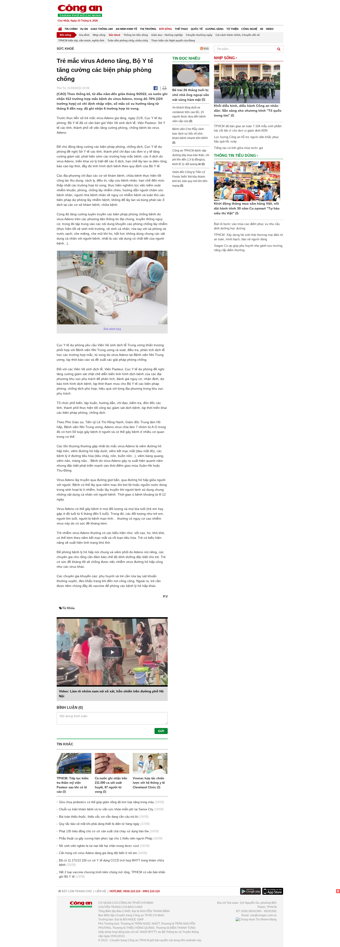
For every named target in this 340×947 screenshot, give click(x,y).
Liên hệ (100, 891)
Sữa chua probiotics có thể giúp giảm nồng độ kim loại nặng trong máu (106, 802)
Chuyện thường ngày (199, 35)
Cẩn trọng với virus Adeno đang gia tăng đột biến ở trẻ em (98, 853)
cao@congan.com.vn (263, 915)
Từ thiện (232, 29)
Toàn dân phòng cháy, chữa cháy (128, 40)
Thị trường (148, 29)
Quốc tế (197, 29)
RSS (206, 48)
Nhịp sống (99, 35)
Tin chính (71, 29)
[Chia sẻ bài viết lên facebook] (156, 88)
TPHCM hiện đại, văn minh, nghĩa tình (81, 40)
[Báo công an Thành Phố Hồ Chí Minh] (80, 10)
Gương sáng (214, 29)
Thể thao (181, 29)
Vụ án (84, 29)
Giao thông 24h (102, 29)
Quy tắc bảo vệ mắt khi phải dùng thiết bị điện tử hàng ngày (99, 824)
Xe (261, 29)
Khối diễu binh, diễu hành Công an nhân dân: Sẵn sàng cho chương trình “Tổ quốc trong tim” (247, 110)
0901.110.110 (151, 891)
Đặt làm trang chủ (76, 891)
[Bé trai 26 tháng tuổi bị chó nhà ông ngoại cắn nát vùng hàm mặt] (190, 75)
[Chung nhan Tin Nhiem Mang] (256, 919)
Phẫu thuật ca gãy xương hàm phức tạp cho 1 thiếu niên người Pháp (105, 838)
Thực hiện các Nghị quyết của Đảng (173, 40)
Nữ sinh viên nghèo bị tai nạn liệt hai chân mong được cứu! (99, 846)
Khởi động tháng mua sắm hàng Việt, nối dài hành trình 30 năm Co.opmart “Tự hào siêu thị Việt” (247, 208)
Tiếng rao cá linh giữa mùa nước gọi (238, 148)
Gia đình (84, 35)
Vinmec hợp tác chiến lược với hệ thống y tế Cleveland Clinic (149, 783)
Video (270, 29)
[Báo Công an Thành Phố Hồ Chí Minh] (60, 28)
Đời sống (165, 29)
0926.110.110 (131, 891)
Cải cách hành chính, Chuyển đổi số (238, 35)
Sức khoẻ (114, 35)
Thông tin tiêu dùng (136, 35)
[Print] (164, 88)
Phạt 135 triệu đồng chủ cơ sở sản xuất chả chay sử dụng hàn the (104, 831)
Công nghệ (249, 29)
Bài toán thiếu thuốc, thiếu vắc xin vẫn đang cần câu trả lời (98, 816)
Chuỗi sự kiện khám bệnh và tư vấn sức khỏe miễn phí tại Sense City (106, 809)
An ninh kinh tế (126, 29)
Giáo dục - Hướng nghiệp (167, 35)
